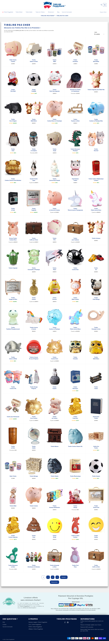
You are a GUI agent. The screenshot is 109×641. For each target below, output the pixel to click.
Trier (95, 32)
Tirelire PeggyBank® (10, 639)
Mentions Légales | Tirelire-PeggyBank (38, 622)
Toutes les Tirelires (40, 12)
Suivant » (64, 577)
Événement (51, 12)
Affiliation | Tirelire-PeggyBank (36, 629)
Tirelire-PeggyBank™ (48, 15)
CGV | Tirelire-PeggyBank (35, 624)
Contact (4, 624)
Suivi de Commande (67, 12)
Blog (58, 12)
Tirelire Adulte (29, 12)
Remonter (54, 582)
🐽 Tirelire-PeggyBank (7, 12)
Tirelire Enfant (19, 12)
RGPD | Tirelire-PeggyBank (35, 626)
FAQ (4, 622)
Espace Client (103, 12)
